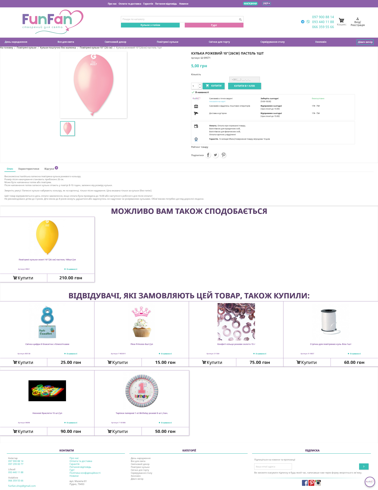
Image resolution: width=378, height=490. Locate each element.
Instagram (318, 483)
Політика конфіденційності (85, 472)
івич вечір (365, 42)
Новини (183, 3)
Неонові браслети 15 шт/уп (47, 413)
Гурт (214, 25)
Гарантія (148, 3)
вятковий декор (115, 41)
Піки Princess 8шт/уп (142, 344)
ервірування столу (272, 41)
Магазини (250, 3)
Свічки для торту (140, 469)
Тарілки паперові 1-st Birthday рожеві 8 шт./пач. (142, 413)
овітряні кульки (167, 41)
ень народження (16, 41)
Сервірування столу (141, 472)
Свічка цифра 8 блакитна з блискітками (47, 344)
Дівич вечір (137, 478)
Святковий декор (140, 464)
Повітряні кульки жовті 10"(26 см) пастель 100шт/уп (47, 259)
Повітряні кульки (140, 466)
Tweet (215, 155)
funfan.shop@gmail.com (22, 485)
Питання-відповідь (166, 3)
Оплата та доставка (130, 3)
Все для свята (138, 461)
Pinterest (223, 155)
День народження (140, 458)
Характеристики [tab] (28, 168)
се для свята (66, 41)
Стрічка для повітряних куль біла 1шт (330, 344)
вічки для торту (219, 41)
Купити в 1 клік (244, 85)
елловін (320, 41)
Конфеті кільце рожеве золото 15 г (236, 344)
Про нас (112, 3)
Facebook (305, 483)
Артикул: (195, 57)
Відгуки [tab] (50, 168)
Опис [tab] (10, 168)
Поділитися (208, 155)
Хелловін (136, 475)
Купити (213, 85)
